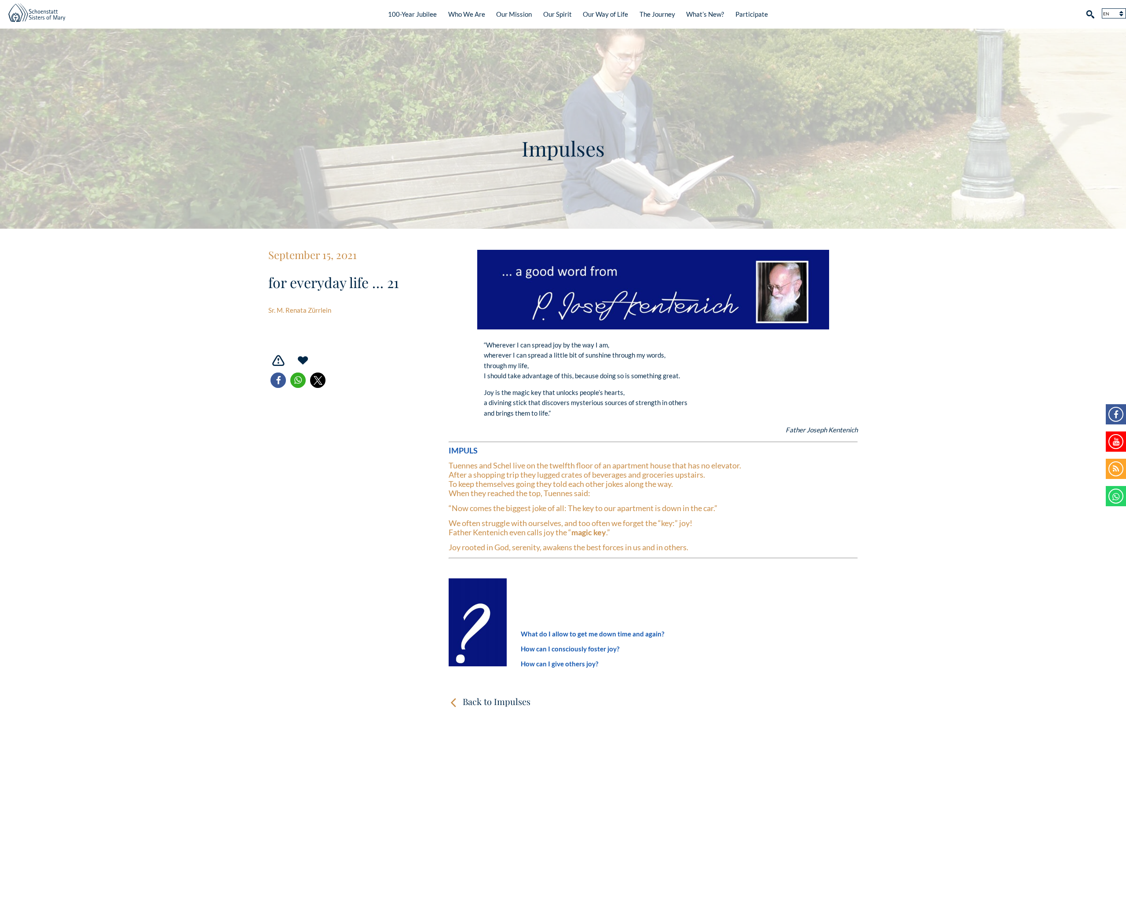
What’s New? (705, 14)
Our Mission (514, 14)
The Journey (657, 14)
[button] (278, 380)
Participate (751, 14)
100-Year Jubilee (412, 14)
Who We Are (466, 14)
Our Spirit (557, 14)
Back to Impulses (496, 701)
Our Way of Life (605, 14)
